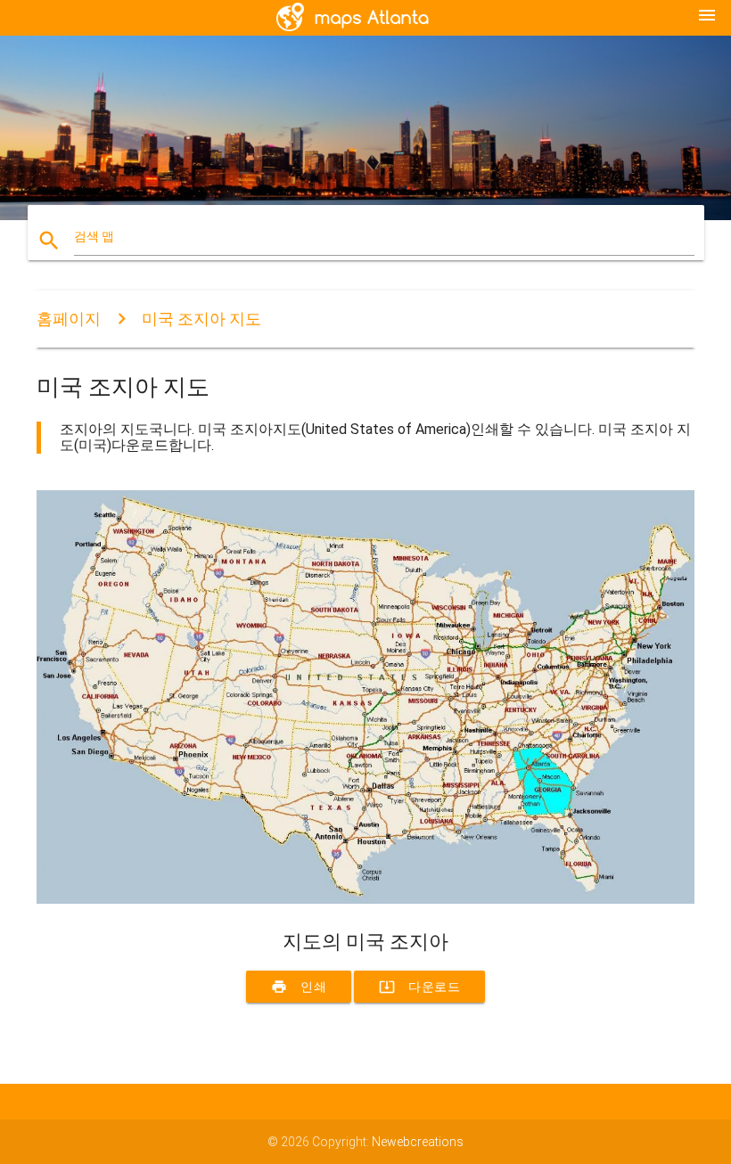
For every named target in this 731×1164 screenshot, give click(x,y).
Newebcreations (418, 1142)
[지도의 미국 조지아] (365, 899)
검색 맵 (94, 236)
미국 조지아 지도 (201, 318)
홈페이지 (69, 318)
